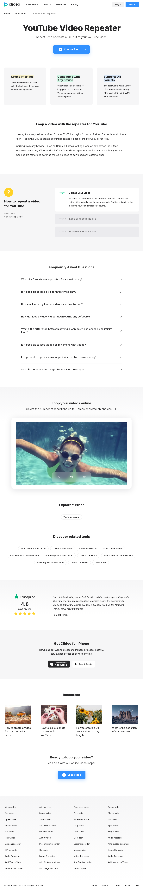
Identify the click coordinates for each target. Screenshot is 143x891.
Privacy (105, 885)
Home (7, 13)
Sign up (132, 4)
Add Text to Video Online (33, 548)
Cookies (116, 885)
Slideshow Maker (88, 548)
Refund (127, 885)
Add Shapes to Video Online (24, 555)
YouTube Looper (71, 517)
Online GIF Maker (79, 562)
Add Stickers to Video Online (118, 555)
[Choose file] (86, 49)
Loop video (20, 13)
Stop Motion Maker (112, 548)
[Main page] (13, 4)
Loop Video (100, 562)
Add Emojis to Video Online (59, 555)
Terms (94, 885)
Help (137, 885)
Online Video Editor (62, 548)
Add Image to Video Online (50, 562)
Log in (118, 4)
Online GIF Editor (88, 555)
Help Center (17, 217)
